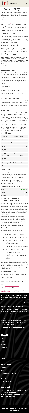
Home (2, 338)
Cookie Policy (12, 408)
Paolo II (3, 370)
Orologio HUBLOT (5, 376)
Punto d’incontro (5, 379)
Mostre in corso (5, 344)
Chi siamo (3, 353)
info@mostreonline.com (8, 396)
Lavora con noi (5, 356)
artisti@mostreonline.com (12, 392)
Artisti (2, 341)
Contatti (3, 358)
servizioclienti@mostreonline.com (10, 394)
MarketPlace (4, 347)
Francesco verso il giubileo (8, 373)
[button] (26, 3)
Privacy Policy (5, 408)
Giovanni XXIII (4, 368)
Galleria (3, 350)
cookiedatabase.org (5, 291)
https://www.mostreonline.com (16, 23)
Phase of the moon (6, 382)
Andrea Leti (16, 410)
